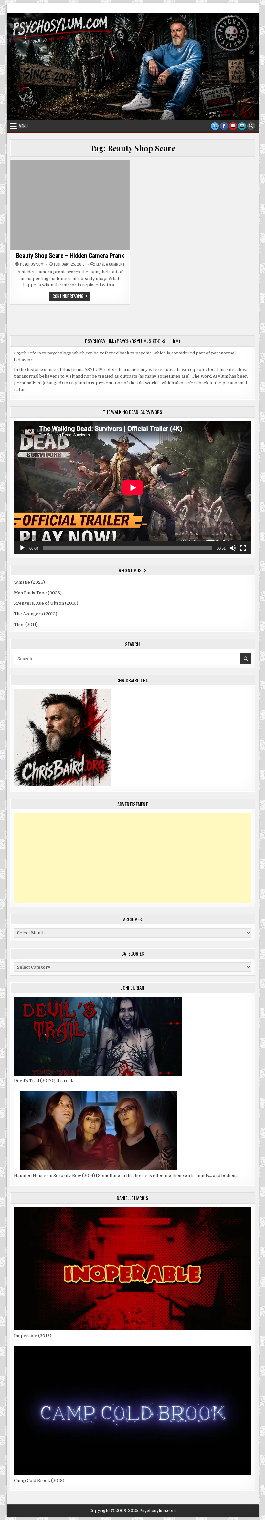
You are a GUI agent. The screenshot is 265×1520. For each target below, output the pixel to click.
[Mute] (232, 548)
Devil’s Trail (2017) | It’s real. (43, 1080)
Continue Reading (71, 297)
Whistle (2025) (29, 582)
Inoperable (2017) (32, 1335)
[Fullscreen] (243, 548)
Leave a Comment (110, 264)
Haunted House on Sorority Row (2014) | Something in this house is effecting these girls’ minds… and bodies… (126, 1175)
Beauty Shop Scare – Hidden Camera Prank (70, 256)
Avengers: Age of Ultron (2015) (46, 603)
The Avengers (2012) (35, 613)
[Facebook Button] (224, 126)
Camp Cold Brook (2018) (39, 1480)
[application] (132, 487)
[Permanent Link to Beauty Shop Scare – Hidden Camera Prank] (70, 205)
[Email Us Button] (242, 126)
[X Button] (215, 126)
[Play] (22, 548)
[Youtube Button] (233, 126)
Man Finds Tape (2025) (38, 593)
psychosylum (31, 264)
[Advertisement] (132, 858)
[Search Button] (251, 126)
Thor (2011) (26, 624)
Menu (23, 126)
